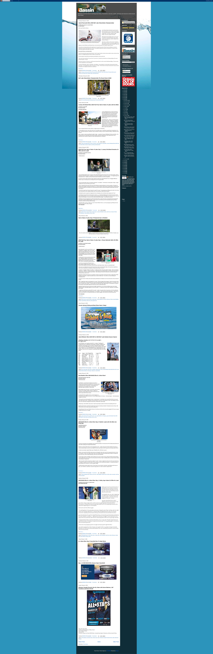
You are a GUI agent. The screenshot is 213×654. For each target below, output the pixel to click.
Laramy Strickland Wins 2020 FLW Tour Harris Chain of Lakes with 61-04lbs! (98, 104)
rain (94, 370)
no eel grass (104, 415)
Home (99, 641)
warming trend (97, 144)
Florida (115, 211)
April (125, 112)
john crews (95, 415)
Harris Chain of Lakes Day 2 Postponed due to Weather (93, 217)
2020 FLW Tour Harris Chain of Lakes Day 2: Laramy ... (129, 127)
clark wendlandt (102, 535)
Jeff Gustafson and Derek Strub (86, 637)
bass (82, 369)
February (126, 115)
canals (82, 143)
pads (107, 415)
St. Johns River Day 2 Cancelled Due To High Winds (92, 541)
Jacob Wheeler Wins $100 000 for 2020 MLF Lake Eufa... (129, 138)
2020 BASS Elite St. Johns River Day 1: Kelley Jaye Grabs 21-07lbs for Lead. (98, 480)
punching (93, 144)
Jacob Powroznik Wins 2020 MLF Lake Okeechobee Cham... (129, 117)
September (126, 104)
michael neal (85, 73)
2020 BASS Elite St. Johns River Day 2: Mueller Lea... (129, 145)
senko (93, 417)
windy (94, 213)
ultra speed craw (94, 300)
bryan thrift (89, 369)
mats (86, 144)
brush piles (85, 369)
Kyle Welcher (99, 415)
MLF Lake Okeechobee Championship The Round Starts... (129, 121)
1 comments (94, 331)
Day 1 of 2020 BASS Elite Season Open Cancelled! (91, 563)
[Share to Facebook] (103, 70)
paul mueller (83, 536)
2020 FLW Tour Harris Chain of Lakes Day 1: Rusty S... (129, 133)
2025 (124, 91)
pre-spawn (89, 144)
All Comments (126, 57)
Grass (102, 369)
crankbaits (93, 369)
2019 (124, 160)
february (108, 299)
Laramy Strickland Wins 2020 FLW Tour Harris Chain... (128, 124)
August (125, 106)
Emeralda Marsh (87, 143)
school (91, 213)
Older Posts (116, 641)
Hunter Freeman (93, 143)
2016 (124, 165)
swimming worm (96, 73)
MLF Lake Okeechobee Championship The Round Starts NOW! (94, 78)
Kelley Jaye (104, 474)
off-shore (80, 300)
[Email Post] (98, 70)
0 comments (94, 70)
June (125, 109)
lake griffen (104, 143)
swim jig (117, 474)
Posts (124, 56)
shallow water (90, 73)
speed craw (88, 300)
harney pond (87, 72)
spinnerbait (98, 370)
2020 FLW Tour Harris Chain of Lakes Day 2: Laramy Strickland (92, 211)
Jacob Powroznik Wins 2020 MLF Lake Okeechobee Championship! (96, 23)
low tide (107, 474)
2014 (124, 168)
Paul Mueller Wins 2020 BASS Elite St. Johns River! (92, 375)
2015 (124, 166)
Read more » (80, 68)
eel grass (82, 72)
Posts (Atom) (85, 644)
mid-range (89, 370)
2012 (124, 171)
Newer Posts (81, 641)
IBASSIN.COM (84, 70)
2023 (124, 94)
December (126, 100)
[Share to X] (102, 70)
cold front (108, 211)
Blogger (117, 650)
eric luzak (112, 211)
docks (85, 415)
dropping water (86, 474)
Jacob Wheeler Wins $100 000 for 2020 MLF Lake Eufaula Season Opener (97, 337)
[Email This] (100, 70)
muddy (92, 370)
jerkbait (91, 415)
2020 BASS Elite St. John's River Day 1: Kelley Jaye (90, 535)
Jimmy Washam (99, 143)
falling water (98, 369)
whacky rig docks (81, 475)
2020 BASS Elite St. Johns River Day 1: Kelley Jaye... (129, 147)
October (125, 103)
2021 (124, 97)
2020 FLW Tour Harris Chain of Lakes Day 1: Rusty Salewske (92, 299)
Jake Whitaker (99, 474)
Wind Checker (125, 64)
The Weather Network (127, 66)
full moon (94, 474)
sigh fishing (84, 300)
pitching (88, 213)
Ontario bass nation (96, 637)
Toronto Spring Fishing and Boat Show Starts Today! (92, 305)
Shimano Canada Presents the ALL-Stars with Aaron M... (129, 156)
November (126, 101)
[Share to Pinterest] (104, 70)
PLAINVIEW (108, 650)
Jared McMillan (115, 299)
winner (95, 417)
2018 (124, 162)
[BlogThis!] (101, 70)
